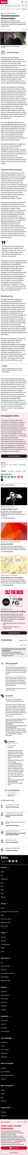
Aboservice (4, 1115)
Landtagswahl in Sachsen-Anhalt (9, 911)
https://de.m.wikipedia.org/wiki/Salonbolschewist (16, 780)
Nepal (2, 915)
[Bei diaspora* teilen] (18, 477)
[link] (3, 6)
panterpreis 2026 (5, 980)
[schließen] (25, 1121)
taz (4, 857)
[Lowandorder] (2, 696)
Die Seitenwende (5, 944)
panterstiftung (5, 977)
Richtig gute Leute (6, 922)
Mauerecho (4, 1002)
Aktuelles (3, 937)
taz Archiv (3, 1079)
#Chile (10, 464)
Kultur (8, 9)
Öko (2, 875)
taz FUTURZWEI (5, 1071)
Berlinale (18, 9)
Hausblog (3, 940)
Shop (2, 1097)
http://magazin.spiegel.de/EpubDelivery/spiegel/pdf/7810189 (16, 726)
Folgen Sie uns (4, 861)
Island (2, 908)
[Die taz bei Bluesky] (13, 861)
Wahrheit (3, 897)
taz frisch (3, 1024)
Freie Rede (4, 1006)
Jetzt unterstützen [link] (14, 456)
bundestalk (4, 991)
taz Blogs (3, 1068)
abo (2, 962)
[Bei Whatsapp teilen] (15, 477)
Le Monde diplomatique (7, 1075)
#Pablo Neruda (4, 464)
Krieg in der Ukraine (6, 919)
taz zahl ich (4, 969)
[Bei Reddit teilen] (22, 477)
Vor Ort (3, 1046)
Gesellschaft (4, 879)
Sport (2, 886)
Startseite (3, 9)
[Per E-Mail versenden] (2, 477)
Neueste (21, 640)
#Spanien (15, 464)
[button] (26, 2)
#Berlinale (3, 466)
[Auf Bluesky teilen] (8, 477)
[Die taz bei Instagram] (16, 861)
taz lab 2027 (4, 1057)
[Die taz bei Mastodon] (10, 861)
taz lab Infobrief (5, 1031)
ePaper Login (4, 1119)
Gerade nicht (20, 1122)
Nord (2, 893)
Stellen (3, 948)
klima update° (4, 998)
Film (12, 9)
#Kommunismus (22, 464)
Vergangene (4, 1053)
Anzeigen (3, 1101)
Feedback (3, 1112)
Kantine (3, 1094)
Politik (2, 872)
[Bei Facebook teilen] (12, 477)
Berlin (2, 890)
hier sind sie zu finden (7, 655)
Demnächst (4, 1042)
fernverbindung (5, 995)
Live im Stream (5, 1049)
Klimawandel (4, 926)
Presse (3, 951)
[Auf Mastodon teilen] (5, 477)
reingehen (3, 1009)
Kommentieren (10, 471)
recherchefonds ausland (7, 973)
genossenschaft (5, 966)
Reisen (2, 1090)
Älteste (25, 640)
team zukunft (4, 1020)
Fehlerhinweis (19, 471)
